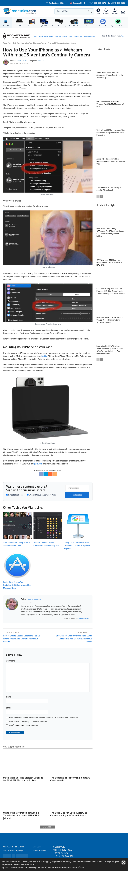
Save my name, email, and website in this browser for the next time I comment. (44, 717)
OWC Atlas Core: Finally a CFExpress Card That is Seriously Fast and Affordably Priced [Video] (110, 232)
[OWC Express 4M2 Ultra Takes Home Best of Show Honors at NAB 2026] (110, 249)
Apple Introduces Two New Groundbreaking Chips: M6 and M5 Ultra (110, 161)
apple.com (37, 464)
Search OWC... (63, 11)
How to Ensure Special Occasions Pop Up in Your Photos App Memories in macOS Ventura (21, 639)
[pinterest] (31, 618)
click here (29, 864)
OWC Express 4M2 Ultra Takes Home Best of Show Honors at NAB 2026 (109, 262)
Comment (10, 661)
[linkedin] (38, 618)
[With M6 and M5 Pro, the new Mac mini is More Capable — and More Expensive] (110, 119)
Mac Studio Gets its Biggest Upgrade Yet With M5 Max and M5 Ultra (23, 779)
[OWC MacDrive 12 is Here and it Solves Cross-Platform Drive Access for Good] (110, 307)
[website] (22, 618)
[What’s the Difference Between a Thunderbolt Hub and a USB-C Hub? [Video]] (24, 798)
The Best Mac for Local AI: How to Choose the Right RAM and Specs (68, 814)
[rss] (45, 618)
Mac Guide (78, 36)
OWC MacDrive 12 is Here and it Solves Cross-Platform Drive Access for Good (109, 320)
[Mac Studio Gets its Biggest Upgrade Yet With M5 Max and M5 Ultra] (24, 763)
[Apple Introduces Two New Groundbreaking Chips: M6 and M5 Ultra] (110, 148)
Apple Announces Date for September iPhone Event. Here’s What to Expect (109, 75)
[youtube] (41, 618)
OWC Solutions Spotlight (64, 36)
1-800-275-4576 (99, 3)
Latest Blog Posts (15, 495)
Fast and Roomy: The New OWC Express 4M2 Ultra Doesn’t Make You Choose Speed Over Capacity (110, 291)
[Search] (90, 12)
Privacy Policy (61, 867)
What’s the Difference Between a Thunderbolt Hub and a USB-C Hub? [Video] (21, 815)
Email (8, 708)
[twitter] (28, 618)
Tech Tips (41, 61)
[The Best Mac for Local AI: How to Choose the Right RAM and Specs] (71, 798)
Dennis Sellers (21, 61)
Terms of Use (78, 867)
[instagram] (35, 618)
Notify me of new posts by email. (24, 725)
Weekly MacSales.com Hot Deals (42, 495)
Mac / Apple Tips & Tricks (43, 36)
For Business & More (57, 3)
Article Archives (89, 36)
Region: (79, 3)
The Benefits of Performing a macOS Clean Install (70, 779)
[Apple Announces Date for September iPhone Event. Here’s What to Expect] (110, 62)
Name (8, 697)
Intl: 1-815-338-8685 (116, 3)
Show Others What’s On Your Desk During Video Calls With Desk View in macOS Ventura (74, 639)
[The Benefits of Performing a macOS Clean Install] (71, 763)
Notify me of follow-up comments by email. (28, 721)
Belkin (44, 356)
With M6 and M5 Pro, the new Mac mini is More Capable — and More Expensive (110, 132)
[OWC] (19, 11)
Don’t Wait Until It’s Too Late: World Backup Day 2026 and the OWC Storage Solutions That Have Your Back (109, 350)
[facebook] (25, 618)
